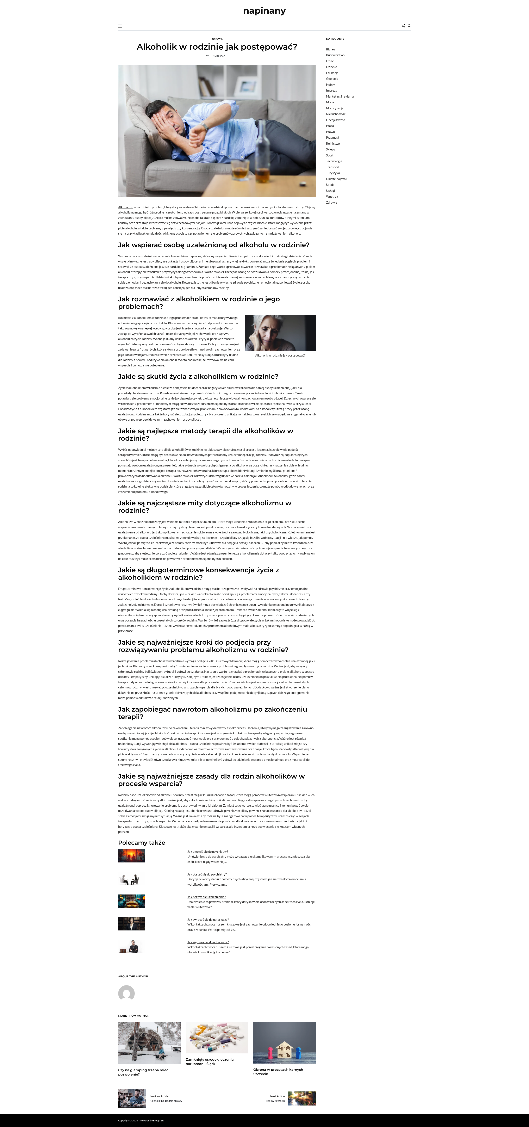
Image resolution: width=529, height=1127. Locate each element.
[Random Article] (403, 26)
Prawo (330, 132)
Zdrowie (217, 38)
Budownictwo (335, 55)
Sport (330, 155)
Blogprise (158, 1120)
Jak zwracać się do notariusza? (208, 919)
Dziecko (331, 67)
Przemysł (332, 137)
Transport (333, 167)
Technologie (334, 161)
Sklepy (330, 149)
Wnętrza (332, 196)
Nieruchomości (336, 114)
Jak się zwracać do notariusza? (208, 942)
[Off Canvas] (120, 26)
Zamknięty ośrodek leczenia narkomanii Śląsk (210, 1062)
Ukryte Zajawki (336, 179)
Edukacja (332, 73)
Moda (330, 102)
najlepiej (146, 328)
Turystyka (333, 173)
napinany (264, 10)
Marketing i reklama (340, 96)
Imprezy (331, 90)
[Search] (409, 25)
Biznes (330, 49)
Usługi (330, 190)
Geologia (332, 78)
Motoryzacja (334, 108)
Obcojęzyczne (335, 120)
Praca (330, 126)
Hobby (330, 84)
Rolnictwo (333, 143)
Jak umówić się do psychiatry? (207, 851)
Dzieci (330, 61)
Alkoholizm (125, 207)
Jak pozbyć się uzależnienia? (206, 897)
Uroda (330, 184)
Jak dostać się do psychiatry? (207, 874)
